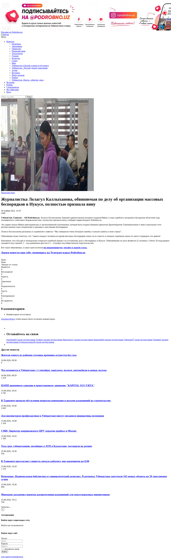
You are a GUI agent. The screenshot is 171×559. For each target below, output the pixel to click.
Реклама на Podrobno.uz (12, 32)
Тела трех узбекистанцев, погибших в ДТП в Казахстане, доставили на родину (46, 446)
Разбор (15, 77)
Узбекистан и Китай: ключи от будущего (30, 65)
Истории (16, 73)
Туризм (15, 56)
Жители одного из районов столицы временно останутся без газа (39, 355)
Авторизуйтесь (8, 319)
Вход (8, 92)
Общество (16, 49)
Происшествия (18, 51)
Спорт (15, 61)
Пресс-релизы (18, 75)
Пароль (4, 543)
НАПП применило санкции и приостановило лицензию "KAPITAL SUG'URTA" (48, 385)
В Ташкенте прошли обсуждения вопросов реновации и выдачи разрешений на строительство (56, 400)
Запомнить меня (11, 549)
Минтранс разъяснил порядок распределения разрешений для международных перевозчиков (55, 494)
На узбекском (12, 89)
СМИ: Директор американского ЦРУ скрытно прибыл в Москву (39, 430)
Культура (16, 58)
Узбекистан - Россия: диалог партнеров (30, 68)
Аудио (15, 70)
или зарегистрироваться (12, 557)
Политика (16, 44)
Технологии (17, 53)
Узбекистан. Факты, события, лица (28, 80)
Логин (4, 538)
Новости (10, 41)
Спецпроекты (12, 87)
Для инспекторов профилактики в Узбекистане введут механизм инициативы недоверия (52, 415)
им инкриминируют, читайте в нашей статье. (65, 247)
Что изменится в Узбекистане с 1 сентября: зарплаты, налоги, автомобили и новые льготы (54, 370)
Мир (14, 63)
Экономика (17, 46)
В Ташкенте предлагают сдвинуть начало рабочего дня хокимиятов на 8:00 (45, 461)
